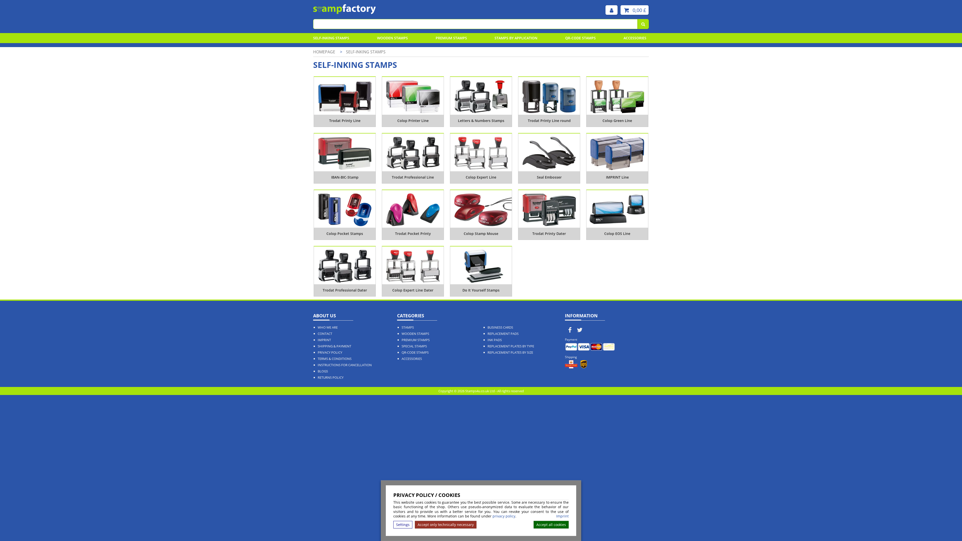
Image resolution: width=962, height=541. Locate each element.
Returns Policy (330, 377)
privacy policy (504, 516)
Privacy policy (330, 352)
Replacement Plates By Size (510, 352)
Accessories (635, 38)
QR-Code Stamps (415, 352)
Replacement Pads (503, 334)
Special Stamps (414, 346)
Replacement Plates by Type (511, 346)
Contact (325, 334)
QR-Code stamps (580, 38)
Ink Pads (495, 340)
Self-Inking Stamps (331, 38)
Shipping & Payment (334, 346)
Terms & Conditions (334, 359)
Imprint (562, 516)
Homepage (324, 52)
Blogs (323, 371)
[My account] (611, 10)
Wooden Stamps (392, 38)
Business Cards (500, 327)
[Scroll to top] (947, 526)
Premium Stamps (451, 38)
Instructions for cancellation (345, 365)
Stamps (408, 327)
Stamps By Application (516, 38)
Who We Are (328, 327)
